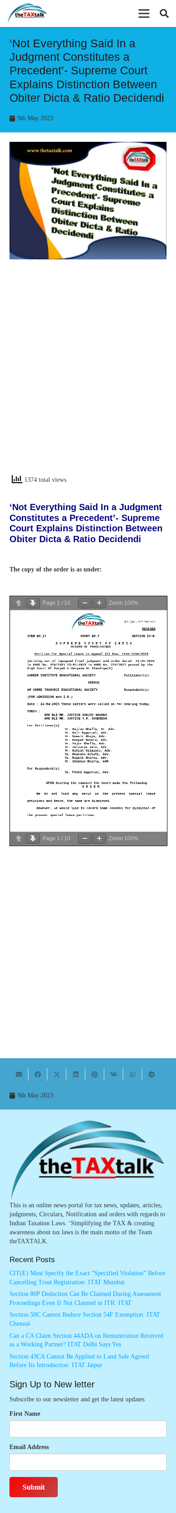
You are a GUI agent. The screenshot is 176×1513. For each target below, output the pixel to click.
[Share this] (37, 1074)
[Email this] (18, 1074)
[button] (144, 13)
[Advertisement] (88, 374)
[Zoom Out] (85, 603)
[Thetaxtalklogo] (27, 13)
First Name (24, 1413)
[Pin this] (94, 1074)
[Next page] (33, 603)
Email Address (29, 1447)
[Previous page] (18, 603)
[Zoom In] (99, 603)
